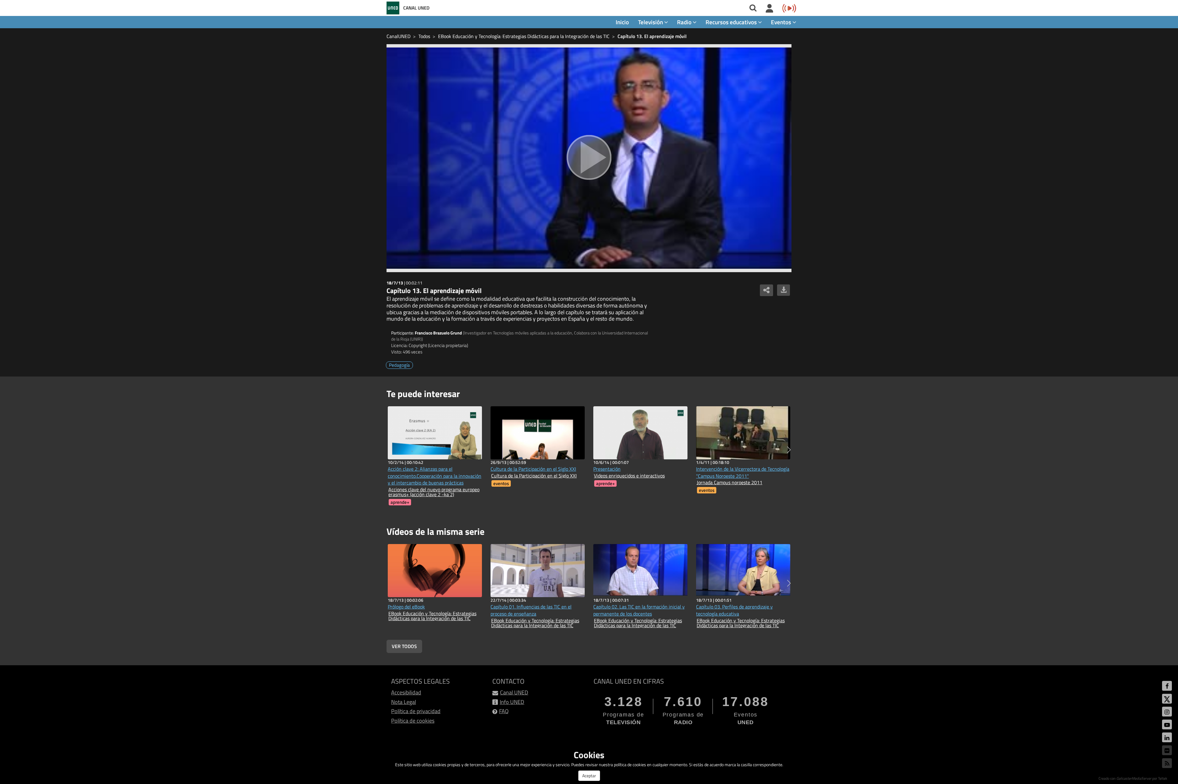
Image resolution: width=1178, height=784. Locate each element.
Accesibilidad (406, 692)
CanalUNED (398, 36)
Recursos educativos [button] (732, 21)
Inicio (622, 21)
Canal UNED (514, 692)
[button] (789, 450)
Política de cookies (412, 720)
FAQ (504, 711)
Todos (424, 36)
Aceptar (589, 775)
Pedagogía (399, 365)
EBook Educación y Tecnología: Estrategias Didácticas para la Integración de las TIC (524, 36)
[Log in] (769, 9)
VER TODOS (404, 646)
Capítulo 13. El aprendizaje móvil (652, 36)
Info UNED (512, 702)
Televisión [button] (651, 21)
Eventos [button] (781, 21)
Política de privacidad (416, 711)
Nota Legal (403, 702)
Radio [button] (685, 21)
